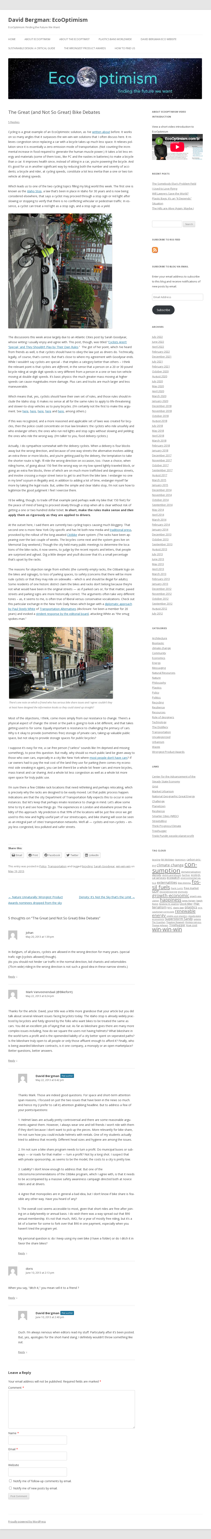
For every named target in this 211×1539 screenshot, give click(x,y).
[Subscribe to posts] (155, 252)
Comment (16, 1388)
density (156, 875)
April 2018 (158, 435)
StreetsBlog (159, 821)
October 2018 (160, 416)
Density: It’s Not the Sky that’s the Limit (107, 897)
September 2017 (162, 470)
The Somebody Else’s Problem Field (174, 183)
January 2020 (160, 401)
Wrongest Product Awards (168, 752)
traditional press (120, 530)
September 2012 (162, 603)
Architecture (159, 638)
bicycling (87, 866)
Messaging (159, 668)
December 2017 (161, 455)
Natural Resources (163, 673)
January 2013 (160, 584)
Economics (158, 658)
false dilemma (184, 882)
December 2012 (161, 589)
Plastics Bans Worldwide (115, 39)
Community (159, 653)
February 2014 (161, 524)
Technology (159, 722)
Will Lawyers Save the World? (170, 193)
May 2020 (158, 386)
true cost (191, 925)
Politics (156, 697)
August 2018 (159, 421)
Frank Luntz (177, 888)
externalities (167, 882)
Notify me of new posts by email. (35, 1488)
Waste (156, 747)
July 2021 (157, 361)
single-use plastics (177, 916)
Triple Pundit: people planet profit (173, 836)
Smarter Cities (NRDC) (165, 816)
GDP (155, 891)
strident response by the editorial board (62, 614)
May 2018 (158, 431)
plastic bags (178, 907)
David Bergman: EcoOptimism (48, 19)
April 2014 (158, 514)
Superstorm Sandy (179, 918)
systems (197, 919)
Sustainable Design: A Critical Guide (31, 48)
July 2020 (157, 381)
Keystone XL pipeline (169, 903)
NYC (169, 907)
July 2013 (157, 554)
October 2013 (160, 539)
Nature (156, 678)
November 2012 (162, 594)
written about (101, 132)
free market (191, 888)
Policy (43, 866)
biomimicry (180, 859)
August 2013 (159, 549)
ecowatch (173, 878)
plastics (191, 907)
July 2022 (157, 337)
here (25, 411)
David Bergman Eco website (158, 39)
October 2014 (160, 500)
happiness (170, 900)
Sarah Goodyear (104, 866)
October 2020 (160, 371)
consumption (174, 867)
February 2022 (161, 351)
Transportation (57, 866)
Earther (186, 875)
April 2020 (158, 391)
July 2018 (157, 426)
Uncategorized (161, 737)
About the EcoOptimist (74, 39)
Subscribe (163, 310)
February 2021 (161, 366)
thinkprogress (193, 922)
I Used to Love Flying (164, 188)
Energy (156, 663)
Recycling (158, 702)
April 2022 (158, 347)
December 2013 (161, 534)
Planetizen (158, 806)
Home (11, 39)
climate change (161, 648)
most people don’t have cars (109, 758)
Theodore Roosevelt (175, 922)
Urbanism (158, 742)
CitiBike (72, 535)
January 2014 (160, 529)
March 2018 (159, 440)
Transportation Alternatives (58, 609)
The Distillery (160, 727)
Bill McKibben (167, 859)
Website (13, 1465)
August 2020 (159, 376)
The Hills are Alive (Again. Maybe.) (173, 208)
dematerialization (191, 871)
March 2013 (159, 574)
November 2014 (162, 495)
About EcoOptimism (37, 39)
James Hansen (189, 900)
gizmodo (183, 891)
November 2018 (162, 411)
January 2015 (160, 485)
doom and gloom (171, 875)
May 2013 (158, 564)
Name (13, 1433)
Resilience (158, 707)
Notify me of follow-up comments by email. (42, 1481)
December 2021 (161, 356)
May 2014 (158, 510)
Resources (158, 712)
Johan (29, 932)
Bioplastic (158, 643)
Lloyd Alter (186, 904)
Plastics (157, 687)
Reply (11, 976)
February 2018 (161, 445)
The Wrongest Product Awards (85, 48)
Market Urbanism (163, 791)
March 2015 (159, 480)
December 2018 (161, 406)
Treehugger (159, 831)
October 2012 (160, 598)
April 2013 (158, 569)
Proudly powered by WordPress (27, 1521)
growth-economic (170, 895)
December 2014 (161, 490)
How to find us (125, 48)
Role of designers (163, 717)
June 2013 (158, 559)
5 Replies (14, 122)
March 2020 (159, 396)
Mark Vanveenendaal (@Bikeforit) (49, 992)
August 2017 (159, 475)
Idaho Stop (34, 191)
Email (13, 1449)
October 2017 (160, 465)
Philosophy (159, 682)
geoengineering (168, 891)
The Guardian (158, 922)
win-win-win (123, 866)
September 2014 (162, 505)
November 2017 (162, 460)
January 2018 (160, 450)
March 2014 (159, 519)
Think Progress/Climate (166, 826)
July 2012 (157, 613)
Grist (155, 786)
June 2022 (158, 342)
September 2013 (162, 544)
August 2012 (159, 608)
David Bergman (47, 1076)
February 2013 (161, 579)
